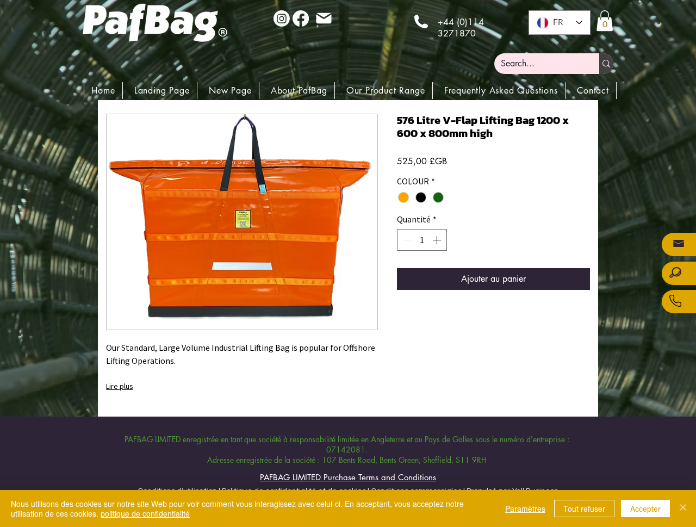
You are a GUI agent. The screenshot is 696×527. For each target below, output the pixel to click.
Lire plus (119, 386)
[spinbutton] (422, 240)
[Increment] (437, 240)
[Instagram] (282, 18)
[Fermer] (682, 508)
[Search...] (606, 63)
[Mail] (323, 18)
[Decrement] (406, 240)
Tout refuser (584, 508)
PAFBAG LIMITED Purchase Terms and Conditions (348, 477)
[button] (604, 20)
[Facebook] (301, 18)
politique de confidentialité (145, 513)
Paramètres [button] (525, 508)
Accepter (645, 508)
